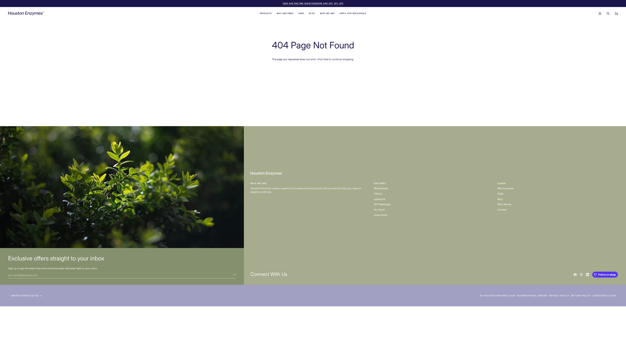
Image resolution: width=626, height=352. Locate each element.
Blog (500, 199)
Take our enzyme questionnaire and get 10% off (313, 3)
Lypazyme (379, 199)
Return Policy (581, 295)
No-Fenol (379, 209)
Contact (502, 209)
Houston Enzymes (495, 295)
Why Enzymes (506, 188)
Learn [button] (502, 183)
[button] (265, 13)
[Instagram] (581, 274)
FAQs (501, 193)
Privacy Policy (559, 295)
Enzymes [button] (380, 183)
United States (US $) (25, 295)
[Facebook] (575, 274)
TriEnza (378, 193)
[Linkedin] (587, 274)
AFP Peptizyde (382, 204)
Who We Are (504, 204)
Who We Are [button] (258, 183)
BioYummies (381, 188)
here (325, 59)
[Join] (233, 274)
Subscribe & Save (604, 295)
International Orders (532, 295)
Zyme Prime (380, 215)
